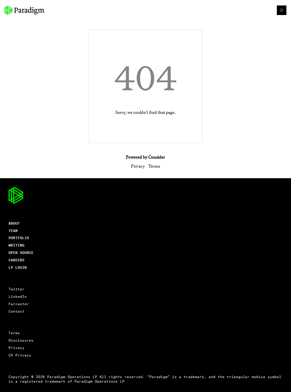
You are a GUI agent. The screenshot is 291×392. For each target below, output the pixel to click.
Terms (154, 166)
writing (16, 245)
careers (16, 260)
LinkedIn (18, 296)
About (14, 223)
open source (21, 252)
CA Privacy (20, 355)
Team (13, 230)
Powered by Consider (145, 157)
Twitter (16, 289)
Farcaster (19, 303)
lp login (18, 267)
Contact (16, 311)
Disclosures (21, 340)
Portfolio (19, 237)
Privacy (138, 166)
